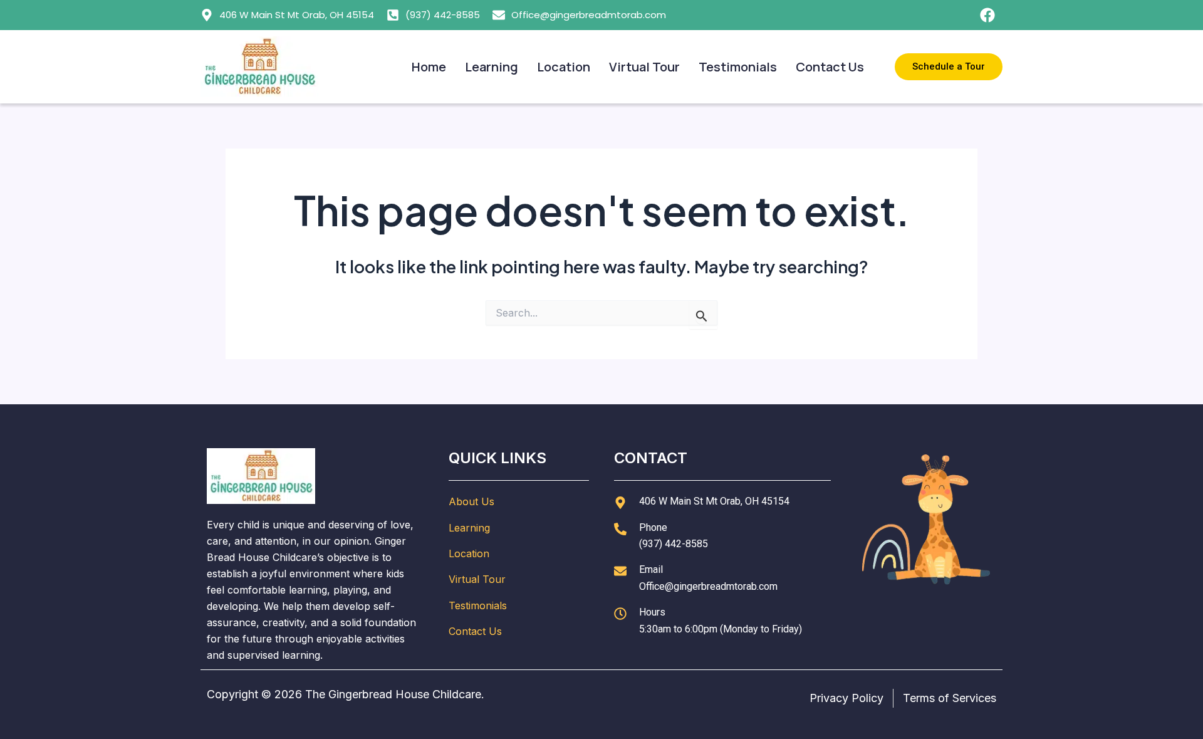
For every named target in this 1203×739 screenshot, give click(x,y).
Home (429, 66)
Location (563, 66)
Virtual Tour (644, 66)
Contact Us (830, 66)
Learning (491, 66)
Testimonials (738, 66)
